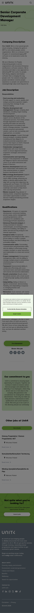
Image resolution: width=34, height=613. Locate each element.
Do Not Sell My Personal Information (17, 309)
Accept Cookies (17, 314)
